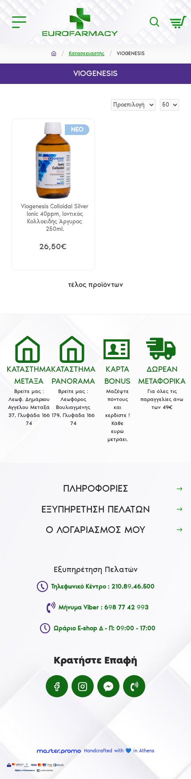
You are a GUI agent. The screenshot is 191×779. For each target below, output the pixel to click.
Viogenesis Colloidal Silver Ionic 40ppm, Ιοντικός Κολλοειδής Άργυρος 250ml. (54, 217)
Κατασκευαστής (86, 53)
